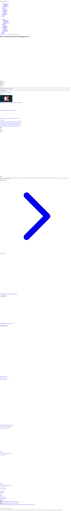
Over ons (3, 501)
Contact (19, 501)
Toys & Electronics (5, 10)
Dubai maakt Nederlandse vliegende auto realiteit (5, 485)
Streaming (4, 14)
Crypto (4, 7)
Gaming (4, 12)
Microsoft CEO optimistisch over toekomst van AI (6, 426)
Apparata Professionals (6, 5)
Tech (2, 19)
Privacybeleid (13, 501)
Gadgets (3, 8)
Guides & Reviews (4, 30)
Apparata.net (1, 34)
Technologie (31, 504)
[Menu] (0, 0)
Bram (0, 81)
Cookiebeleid (9, 501)
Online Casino (7, 504)
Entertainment (3, 27)
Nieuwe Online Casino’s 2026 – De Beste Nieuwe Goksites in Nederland (9, 118)
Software (34, 504)
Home (1, 501)
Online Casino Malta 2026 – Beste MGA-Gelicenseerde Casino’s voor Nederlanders (11, 102)
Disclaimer (16, 501)
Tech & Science (5, 3)
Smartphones (5, 25)
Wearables (4, 9)
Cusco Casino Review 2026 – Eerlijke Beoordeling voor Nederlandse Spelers (10, 124)
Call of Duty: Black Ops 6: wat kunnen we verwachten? (6, 323)
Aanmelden (3, 16)
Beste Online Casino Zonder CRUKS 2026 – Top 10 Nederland (8, 110)
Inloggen (3, 15)
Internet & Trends (5, 13)
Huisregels (5, 501)
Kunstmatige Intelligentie (26, 504)
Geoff (1, 83)
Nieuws (5, 34)
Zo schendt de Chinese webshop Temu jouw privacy (6, 453)
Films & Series (5, 28)
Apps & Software (5, 4)
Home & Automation (6, 6)
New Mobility (5, 22)
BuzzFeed (10, 92)
